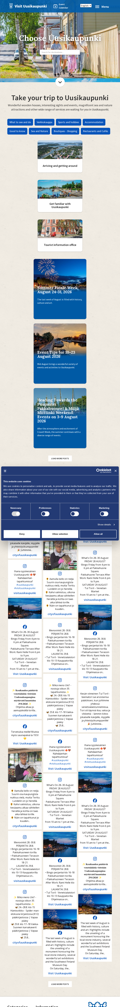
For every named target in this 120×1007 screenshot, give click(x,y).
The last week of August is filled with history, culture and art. (59, 301)
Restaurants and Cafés (95, 131)
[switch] (45, 513)
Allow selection (60, 534)
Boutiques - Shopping (65, 131)
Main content (60, 82)
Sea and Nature (39, 131)
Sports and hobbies (68, 122)
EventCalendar (62, 6)
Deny (22, 534)
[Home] (27, 6)
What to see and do (20, 122)
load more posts (60, 458)
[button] (25, 548)
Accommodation (94, 122)
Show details (104, 524)
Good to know (17, 131)
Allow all (98, 534)
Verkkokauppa (44, 122)
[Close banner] (116, 471)
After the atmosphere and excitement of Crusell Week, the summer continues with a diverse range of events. (58, 432)
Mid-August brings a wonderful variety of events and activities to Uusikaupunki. (57, 366)
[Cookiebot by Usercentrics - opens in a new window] (98, 471)
